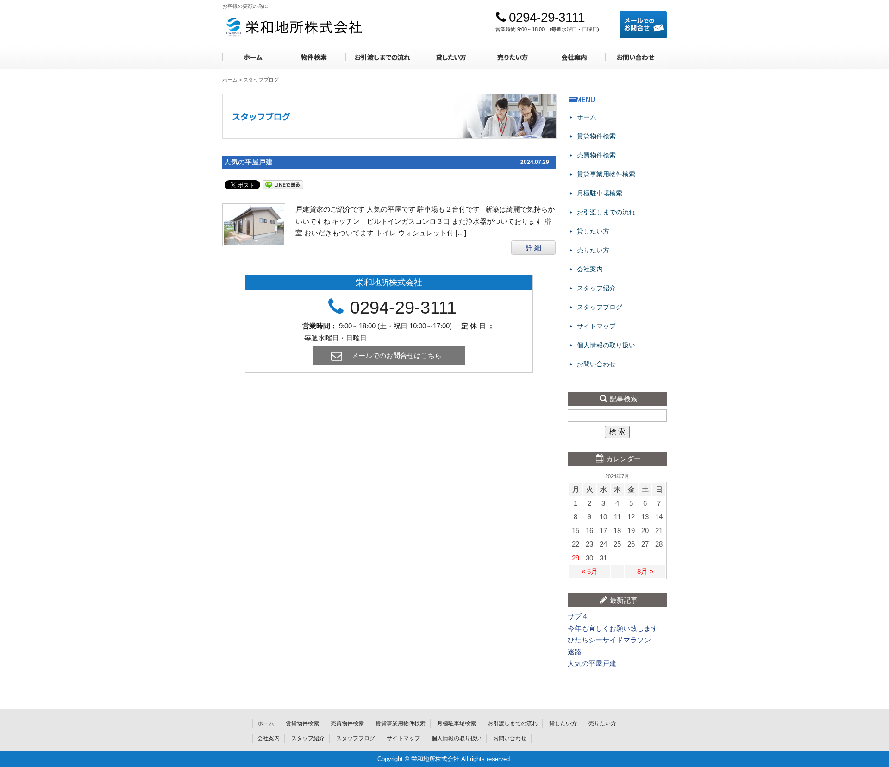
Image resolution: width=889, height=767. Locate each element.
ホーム (253, 57)
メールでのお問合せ (643, 24)
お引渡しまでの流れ (382, 57)
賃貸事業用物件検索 (606, 174)
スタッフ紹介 (596, 288)
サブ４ (578, 616)
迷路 (575, 652)
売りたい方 (512, 57)
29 (575, 558)
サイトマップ (596, 326)
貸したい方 (451, 57)
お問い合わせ (635, 57)
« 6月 (590, 571)
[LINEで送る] (283, 184)
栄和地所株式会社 (293, 26)
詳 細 (533, 247)
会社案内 (574, 57)
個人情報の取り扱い (606, 345)
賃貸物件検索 (596, 136)
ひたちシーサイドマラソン (609, 640)
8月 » (645, 571)
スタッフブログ (599, 307)
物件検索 (314, 57)
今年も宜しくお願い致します (613, 628)
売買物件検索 (596, 155)
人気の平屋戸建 (248, 162)
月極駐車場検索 (599, 193)
